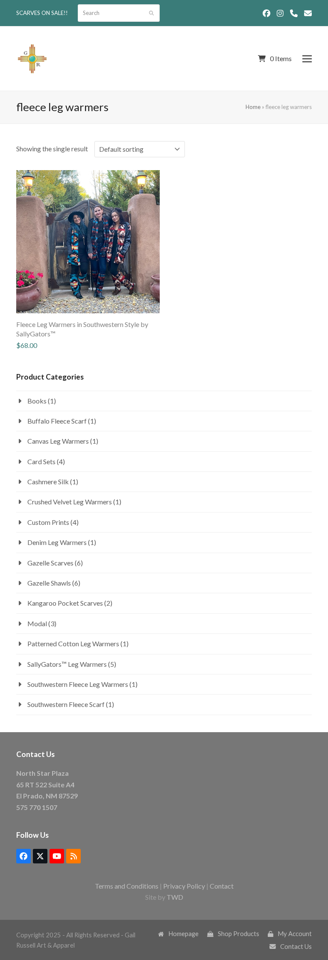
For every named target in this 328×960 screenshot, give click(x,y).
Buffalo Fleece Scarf (57, 421)
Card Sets (41, 461)
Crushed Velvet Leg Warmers (69, 502)
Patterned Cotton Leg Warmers (73, 643)
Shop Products (238, 933)
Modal (37, 623)
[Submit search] (151, 13)
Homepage (183, 933)
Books (37, 401)
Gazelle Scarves (50, 563)
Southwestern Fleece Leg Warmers (77, 684)
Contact (222, 886)
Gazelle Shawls (49, 583)
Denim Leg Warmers (57, 542)
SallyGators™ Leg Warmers (67, 664)
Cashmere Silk (48, 481)
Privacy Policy (184, 886)
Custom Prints (48, 522)
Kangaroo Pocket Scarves (65, 603)
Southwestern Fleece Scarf (66, 704)
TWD (175, 897)
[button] (307, 58)
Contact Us (296, 946)
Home (253, 106)
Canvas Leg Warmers (58, 441)
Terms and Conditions (126, 886)
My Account (295, 933)
